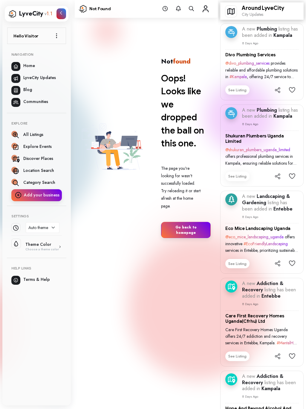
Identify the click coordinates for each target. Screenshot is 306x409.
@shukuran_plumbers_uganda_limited (257, 150)
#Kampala (238, 77)
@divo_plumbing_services (247, 63)
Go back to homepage (186, 230)
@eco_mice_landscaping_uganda (254, 237)
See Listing (237, 90)
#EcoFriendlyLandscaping (266, 244)
